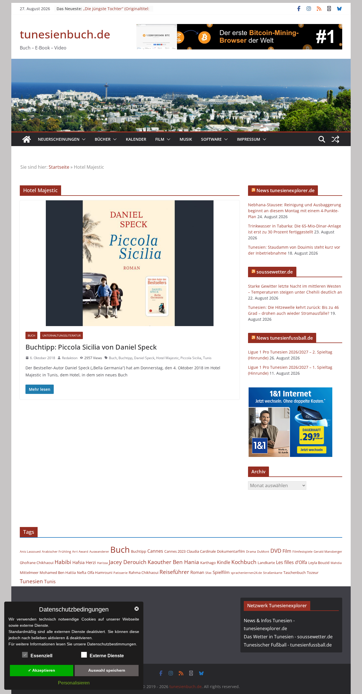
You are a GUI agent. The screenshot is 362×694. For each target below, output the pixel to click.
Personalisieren (74, 682)
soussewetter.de (275, 272)
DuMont (263, 552)
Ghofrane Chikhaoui (36, 562)
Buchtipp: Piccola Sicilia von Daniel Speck (91, 347)
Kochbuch (244, 562)
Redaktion (69, 357)
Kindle (223, 562)
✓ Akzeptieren (41, 670)
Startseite (59, 167)
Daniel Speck (144, 357)
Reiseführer (174, 571)
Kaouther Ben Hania (173, 561)
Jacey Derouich (127, 562)
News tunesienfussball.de (285, 338)
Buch (31, 335)
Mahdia (336, 563)
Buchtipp (125, 357)
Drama (251, 552)
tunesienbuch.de (65, 34)
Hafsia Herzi (84, 562)
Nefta (81, 572)
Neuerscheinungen (58, 139)
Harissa (102, 563)
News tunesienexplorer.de (285, 190)
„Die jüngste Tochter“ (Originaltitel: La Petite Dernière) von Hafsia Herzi (116, 11)
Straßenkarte (272, 573)
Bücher (103, 139)
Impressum (248, 139)
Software (211, 139)
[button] (82, 139)
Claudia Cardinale (201, 551)
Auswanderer (99, 552)
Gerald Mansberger (328, 552)
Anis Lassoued (30, 552)
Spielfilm (221, 572)
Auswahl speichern (106, 670)
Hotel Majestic (167, 357)
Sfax (208, 573)
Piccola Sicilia (190, 357)
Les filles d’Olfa (291, 562)
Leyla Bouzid (318, 562)
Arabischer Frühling (56, 552)
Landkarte (266, 562)
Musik (186, 139)
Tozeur (312, 572)
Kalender (136, 139)
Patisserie (120, 573)
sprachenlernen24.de (246, 573)
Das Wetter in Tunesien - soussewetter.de (288, 637)
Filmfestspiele (302, 552)
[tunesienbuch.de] (26, 139)
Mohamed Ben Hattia (58, 572)
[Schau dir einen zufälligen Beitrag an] (335, 139)
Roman (197, 572)
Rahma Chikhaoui (143, 572)
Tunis (207, 357)
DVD (275, 550)
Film (159, 139)
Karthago (208, 562)
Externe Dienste (107, 655)
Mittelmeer (29, 572)
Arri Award (80, 552)
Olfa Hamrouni (99, 572)
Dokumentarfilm (231, 551)
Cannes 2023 (175, 551)
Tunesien (31, 581)
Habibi (63, 562)
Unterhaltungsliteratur (61, 335)
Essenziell (41, 655)
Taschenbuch (294, 572)
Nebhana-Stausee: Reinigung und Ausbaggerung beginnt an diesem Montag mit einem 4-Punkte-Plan (294, 210)
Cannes (155, 551)
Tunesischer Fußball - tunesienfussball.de (288, 645)
